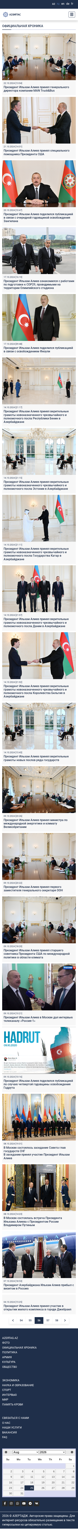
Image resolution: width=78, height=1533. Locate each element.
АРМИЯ (7, 1399)
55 (30, 1362)
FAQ (4, 1479)
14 (63, 1519)
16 (10, 1525)
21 (63, 1525)
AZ (53, 3)
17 (21, 1525)
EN (62, 3)
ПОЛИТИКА (9, 1395)
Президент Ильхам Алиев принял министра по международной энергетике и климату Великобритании (35, 823)
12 (43, 1519)
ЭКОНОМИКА (10, 1423)
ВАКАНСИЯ (9, 1475)
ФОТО (6, 1385)
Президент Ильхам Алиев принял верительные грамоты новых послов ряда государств (36, 758)
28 (63, 1530)
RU (58, 3)
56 (39, 1362)
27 (53, 1530)
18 (31, 1525)
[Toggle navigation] (70, 15)
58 (56, 1362)
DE (67, 3)
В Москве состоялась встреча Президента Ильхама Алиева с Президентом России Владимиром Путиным (33, 1221)
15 (72, 1519)
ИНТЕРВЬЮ (9, 1437)
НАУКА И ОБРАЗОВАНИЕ (18, 1427)
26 (43, 1530)
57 (47, 1362)
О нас (6, 1465)
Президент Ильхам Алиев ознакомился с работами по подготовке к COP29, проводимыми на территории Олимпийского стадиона (39, 284)
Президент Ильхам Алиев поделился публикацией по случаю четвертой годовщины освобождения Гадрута (38, 1084)
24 (21, 1530)
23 (10, 1530)
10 (21, 1519)
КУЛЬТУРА (8, 1404)
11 (31, 1519)
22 (72, 1525)
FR (72, 3)
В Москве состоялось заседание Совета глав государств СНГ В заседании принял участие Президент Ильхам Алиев (37, 1153)
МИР (5, 1442)
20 (53, 1525)
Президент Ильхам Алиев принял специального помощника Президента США (36, 152)
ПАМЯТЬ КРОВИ (12, 1447)
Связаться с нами (15, 1460)
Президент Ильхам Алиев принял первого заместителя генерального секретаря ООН (33, 888)
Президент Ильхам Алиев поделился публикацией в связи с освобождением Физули (38, 349)
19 (43, 1525)
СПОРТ (6, 1432)
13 (53, 1519)
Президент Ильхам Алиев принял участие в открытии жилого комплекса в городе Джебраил (37, 1350)
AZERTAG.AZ (10, 1380)
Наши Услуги (12, 1470)
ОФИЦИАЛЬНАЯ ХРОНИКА (19, 1390)
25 (31, 1530)
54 (21, 1362)
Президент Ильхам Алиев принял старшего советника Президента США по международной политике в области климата (37, 954)
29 (72, 1530)
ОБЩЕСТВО (9, 1409)
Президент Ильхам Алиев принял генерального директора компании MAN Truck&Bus (36, 88)
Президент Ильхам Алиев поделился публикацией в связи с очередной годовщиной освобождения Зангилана (38, 217)
